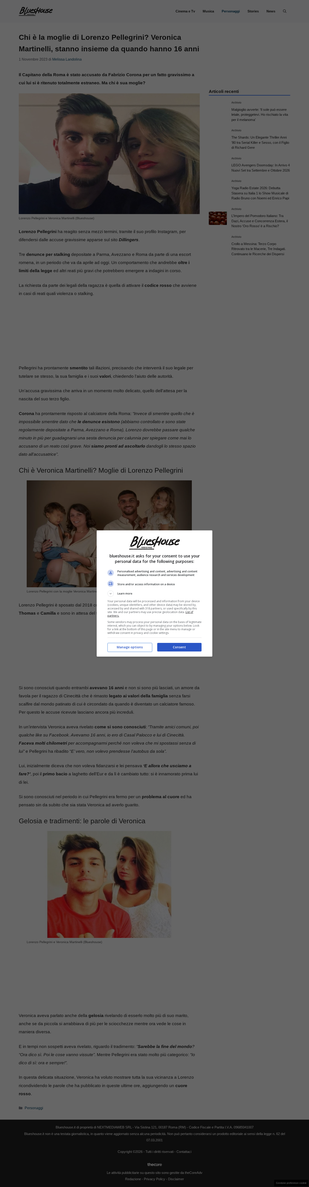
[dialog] (154, 593)
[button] (154, 593)
